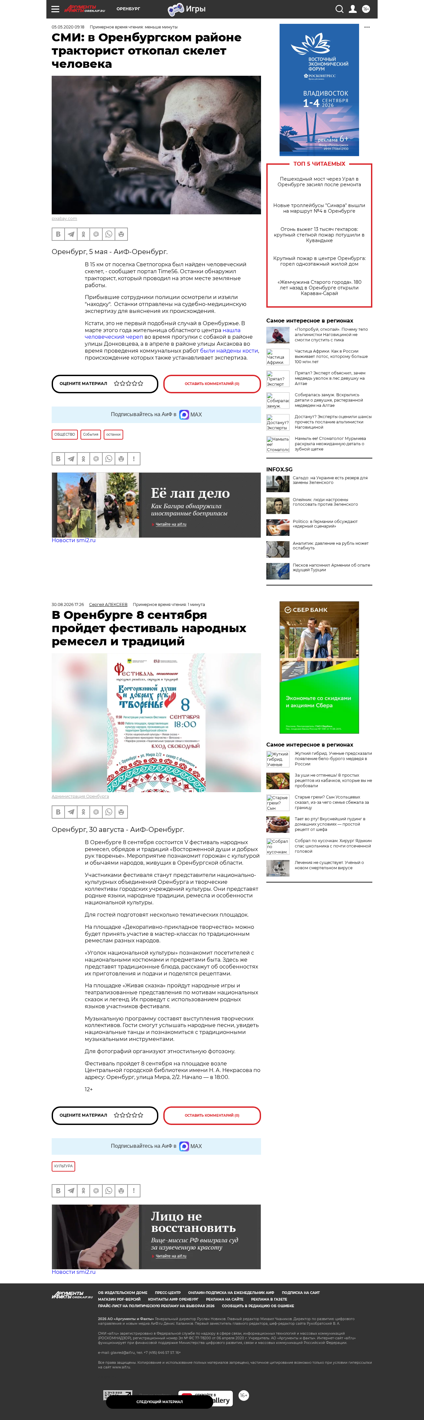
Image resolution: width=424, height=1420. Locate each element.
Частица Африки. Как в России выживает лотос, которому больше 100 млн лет (331, 356)
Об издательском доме (122, 1293)
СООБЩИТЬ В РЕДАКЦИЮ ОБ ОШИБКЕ (258, 1306)
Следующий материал (159, 1402)
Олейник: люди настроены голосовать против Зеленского (325, 502)
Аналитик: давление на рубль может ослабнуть (331, 545)
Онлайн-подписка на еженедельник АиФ (231, 1293)
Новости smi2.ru (74, 540)
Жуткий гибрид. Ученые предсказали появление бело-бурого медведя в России (333, 758)
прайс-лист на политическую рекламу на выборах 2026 (156, 1306)
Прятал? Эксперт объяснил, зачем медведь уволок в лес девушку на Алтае (330, 378)
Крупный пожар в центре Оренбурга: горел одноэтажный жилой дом (319, 261)
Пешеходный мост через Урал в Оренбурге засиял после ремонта (319, 182)
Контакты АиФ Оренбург (173, 1299)
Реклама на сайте (224, 1299)
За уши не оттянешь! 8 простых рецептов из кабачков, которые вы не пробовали (333, 780)
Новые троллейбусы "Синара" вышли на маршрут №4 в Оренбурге (319, 208)
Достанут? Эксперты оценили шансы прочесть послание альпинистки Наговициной (333, 422)
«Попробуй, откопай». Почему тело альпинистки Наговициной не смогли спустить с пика (331, 334)
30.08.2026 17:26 (68, 604)
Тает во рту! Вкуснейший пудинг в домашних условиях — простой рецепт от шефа (330, 824)
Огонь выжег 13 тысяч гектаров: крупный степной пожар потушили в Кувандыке (319, 235)
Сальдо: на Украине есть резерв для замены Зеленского (330, 480)
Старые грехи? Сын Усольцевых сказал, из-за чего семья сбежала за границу (332, 802)
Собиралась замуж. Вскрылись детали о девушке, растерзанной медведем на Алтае (329, 400)
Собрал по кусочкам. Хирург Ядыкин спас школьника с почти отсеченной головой (333, 846)
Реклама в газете (269, 1299)
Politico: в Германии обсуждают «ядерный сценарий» (325, 524)
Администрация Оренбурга (80, 796)
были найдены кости (229, 351)
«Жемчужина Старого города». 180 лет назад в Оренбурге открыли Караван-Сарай (319, 288)
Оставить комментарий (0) (212, 384)
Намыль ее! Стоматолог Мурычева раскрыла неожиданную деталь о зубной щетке (330, 444)
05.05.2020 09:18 (68, 26)
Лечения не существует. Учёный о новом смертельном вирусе (329, 865)
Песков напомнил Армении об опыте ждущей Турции (331, 567)
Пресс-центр (168, 1293)
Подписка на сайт (301, 1293)
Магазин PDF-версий (119, 1299)
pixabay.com (64, 218)
